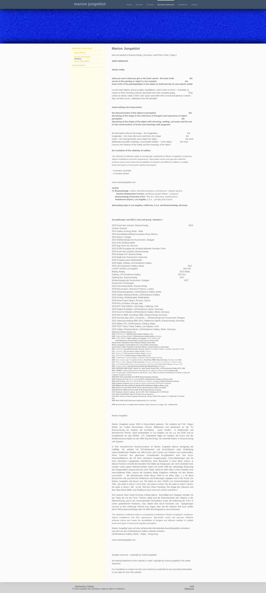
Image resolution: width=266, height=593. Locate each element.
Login (192, 586)
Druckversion (80, 586)
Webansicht (189, 589)
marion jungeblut (90, 4)
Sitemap (90, 586)
